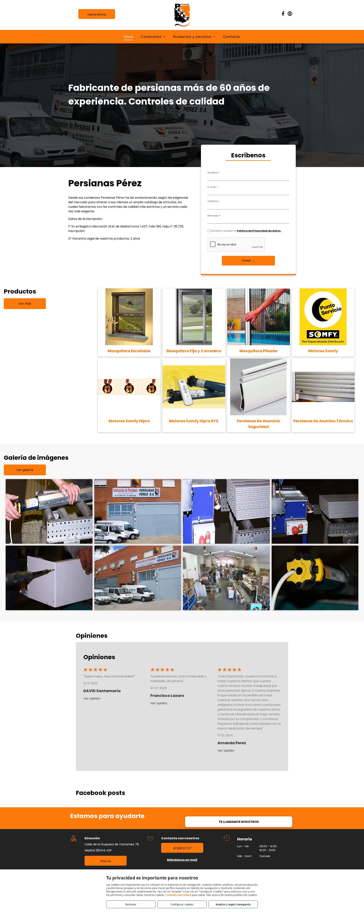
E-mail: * (213, 187)
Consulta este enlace (178, 895)
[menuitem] (128, 36)
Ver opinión (91, 698)
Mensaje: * (214, 215)
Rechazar (130, 904)
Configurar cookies (182, 904)
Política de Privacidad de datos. (259, 231)
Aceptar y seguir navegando (233, 904)
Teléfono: (213, 201)
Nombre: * (214, 172)
